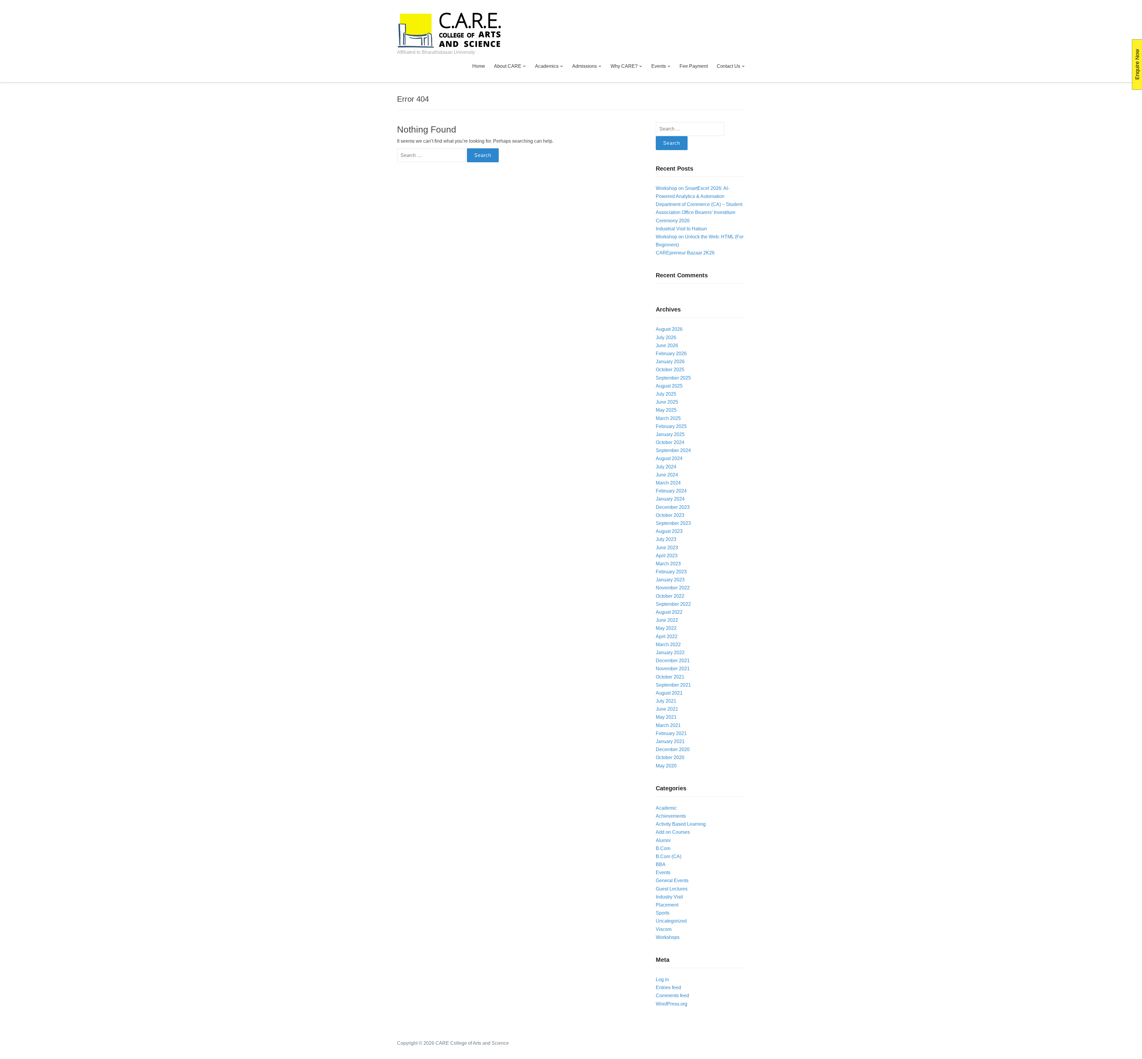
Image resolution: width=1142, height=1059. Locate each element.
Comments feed (672, 995)
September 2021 (673, 684)
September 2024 (673, 450)
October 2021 (670, 676)
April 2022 (666, 636)
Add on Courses (673, 832)
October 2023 (670, 515)
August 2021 (669, 692)
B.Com (663, 848)
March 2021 (668, 725)
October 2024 (670, 442)
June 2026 (667, 345)
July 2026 (666, 337)
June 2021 (667, 709)
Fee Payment (694, 66)
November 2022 (673, 587)
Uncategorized (671, 920)
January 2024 (670, 498)
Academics (547, 66)
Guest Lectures (672, 888)
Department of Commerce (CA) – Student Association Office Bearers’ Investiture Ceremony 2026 (699, 212)
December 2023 (673, 507)
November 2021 (673, 668)
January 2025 (670, 434)
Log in (662, 979)
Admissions (584, 66)
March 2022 (668, 644)
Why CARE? (624, 66)
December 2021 (673, 660)
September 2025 (673, 377)
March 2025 (668, 418)
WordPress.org (671, 1003)
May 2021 (666, 717)
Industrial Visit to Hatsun (681, 228)
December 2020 (673, 749)
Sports (662, 912)
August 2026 (669, 329)
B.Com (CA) (668, 856)
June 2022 (667, 620)
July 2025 (666, 393)
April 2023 (666, 555)
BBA (661, 864)
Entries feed (668, 987)
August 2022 (669, 612)
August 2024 (669, 458)
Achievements (671, 816)
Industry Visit (669, 896)
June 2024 (667, 474)
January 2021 (670, 741)
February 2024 (671, 490)
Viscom (664, 929)
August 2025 (669, 385)
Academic (666, 808)
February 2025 (671, 426)
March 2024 (668, 482)
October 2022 (670, 596)
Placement (667, 904)
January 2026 (670, 361)
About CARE (507, 66)
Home (478, 66)
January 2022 (670, 652)
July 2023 (666, 539)
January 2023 (670, 579)
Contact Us (728, 66)
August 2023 (669, 531)
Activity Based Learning (681, 824)
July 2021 (666, 701)
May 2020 (666, 765)
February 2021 (671, 733)
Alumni (663, 840)
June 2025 (667, 402)
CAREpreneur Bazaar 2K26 (685, 252)
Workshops (668, 937)
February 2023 (671, 571)
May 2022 (666, 628)
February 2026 (671, 353)
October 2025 (670, 369)
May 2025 (666, 410)
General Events (672, 880)
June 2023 (667, 547)
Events (658, 66)
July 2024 (666, 466)
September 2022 (673, 604)
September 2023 (673, 523)
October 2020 (670, 757)
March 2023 (668, 563)
